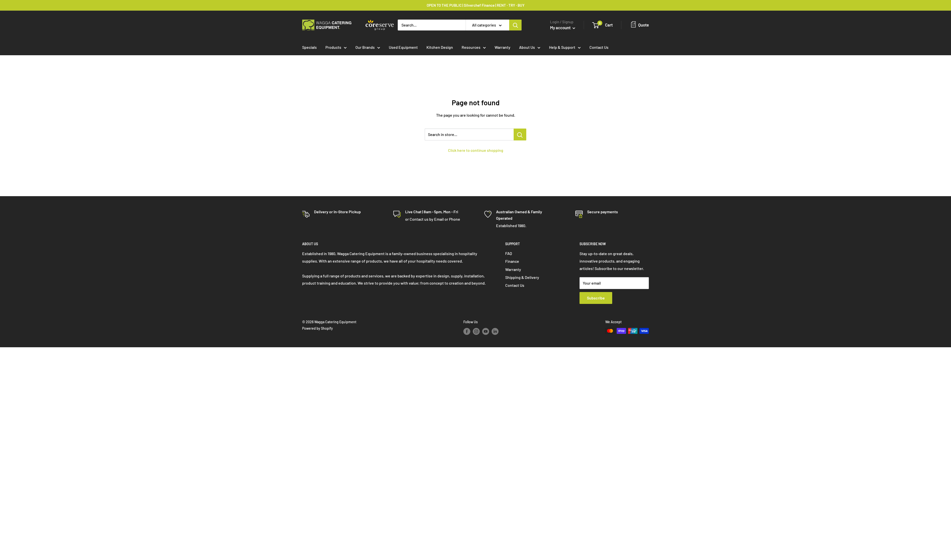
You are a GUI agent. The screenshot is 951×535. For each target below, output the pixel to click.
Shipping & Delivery (522, 277)
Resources (471, 47)
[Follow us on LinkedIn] (495, 331)
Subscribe (596, 297)
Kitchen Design (439, 47)
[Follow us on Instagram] (476, 331)
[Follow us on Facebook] (466, 331)
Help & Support (562, 47)
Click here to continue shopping (475, 150)
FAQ (508, 253)
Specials (309, 47)
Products (333, 47)
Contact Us (598, 47)
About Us (527, 47)
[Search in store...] (520, 134)
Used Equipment (403, 47)
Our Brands (365, 47)
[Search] (515, 25)
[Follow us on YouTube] (485, 331)
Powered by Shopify (317, 328)
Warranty (502, 47)
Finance (512, 261)
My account (560, 27)
